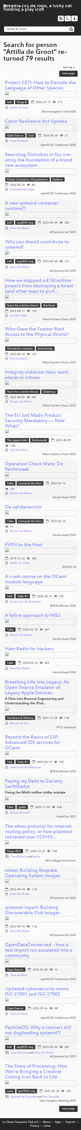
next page (68, 73)
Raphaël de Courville (23, 1096)
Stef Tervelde (51, 1096)
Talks (10, 483)
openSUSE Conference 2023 (58, 979)
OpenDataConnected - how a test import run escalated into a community (38, 950)
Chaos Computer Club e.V (22, 1122)
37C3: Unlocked (66, 727)
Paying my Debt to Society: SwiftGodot (34, 784)
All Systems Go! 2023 (63, 898)
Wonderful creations (20, 348)
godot (22, 807)
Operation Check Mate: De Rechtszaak (34, 466)
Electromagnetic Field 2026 (59, 111)
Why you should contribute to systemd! (37, 244)
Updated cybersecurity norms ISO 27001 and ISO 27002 (37, 991)
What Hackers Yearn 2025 (59, 319)
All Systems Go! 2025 (63, 232)
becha (36, 856)
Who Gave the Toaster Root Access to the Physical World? (37, 332)
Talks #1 (22, 596)
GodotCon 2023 (66, 816)
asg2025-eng (25, 222)
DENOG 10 (69, 567)
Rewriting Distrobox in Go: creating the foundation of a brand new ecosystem (38, 160)
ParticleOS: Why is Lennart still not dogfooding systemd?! (38, 1030)
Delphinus (49, 392)
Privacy (34, 1126)
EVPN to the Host (23, 545)
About (46, 1122)
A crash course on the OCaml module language (36, 579)
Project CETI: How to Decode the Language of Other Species (40, 85)
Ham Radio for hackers (29, 649)
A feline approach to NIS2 (33, 616)
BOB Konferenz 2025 (63, 771)
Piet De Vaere (18, 358)
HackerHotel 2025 (64, 497)
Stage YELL (14, 851)
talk (9, 102)
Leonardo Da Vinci (29, 483)
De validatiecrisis (23, 507)
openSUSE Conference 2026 (58, 145)
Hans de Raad (18, 141)
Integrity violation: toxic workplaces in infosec (37, 375)
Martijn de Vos (19, 723)
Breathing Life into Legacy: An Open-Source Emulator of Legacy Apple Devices (37, 688)
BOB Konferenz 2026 (63, 605)
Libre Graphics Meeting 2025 (58, 1100)
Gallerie (58, 179)
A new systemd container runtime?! (31, 206)
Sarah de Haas (19, 107)
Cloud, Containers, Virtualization (27, 179)
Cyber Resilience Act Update (36, 122)
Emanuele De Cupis (22, 189)
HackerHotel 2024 (64, 639)
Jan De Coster (18, 315)
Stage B (22, 102)
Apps (58, 1122)
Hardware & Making (20, 718)
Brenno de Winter (21, 401)
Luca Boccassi (19, 1052)
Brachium (49, 305)
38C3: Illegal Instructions (60, 860)
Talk (9, 596)
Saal (31, 135)
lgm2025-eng (26, 1091)
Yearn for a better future (22, 305)
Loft (9, 222)
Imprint (70, 1122)
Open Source (15, 135)
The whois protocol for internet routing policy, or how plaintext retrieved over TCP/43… (39, 832)
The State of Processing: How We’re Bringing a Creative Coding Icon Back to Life (36, 1072)
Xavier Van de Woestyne (25, 601)
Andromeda (45, 348)
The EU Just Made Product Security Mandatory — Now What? (35, 421)
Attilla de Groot (19, 563)
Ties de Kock (19, 856)
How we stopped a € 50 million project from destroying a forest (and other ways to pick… (39, 286)
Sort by (68, 67)
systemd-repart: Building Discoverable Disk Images (32, 910)
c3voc (47, 1126)
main (10, 1091)
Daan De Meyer (20, 228)
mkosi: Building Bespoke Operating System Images (32, 873)
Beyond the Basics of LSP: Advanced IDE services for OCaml (32, 743)
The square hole (17, 440)
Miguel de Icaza (20, 812)
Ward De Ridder (20, 668)
